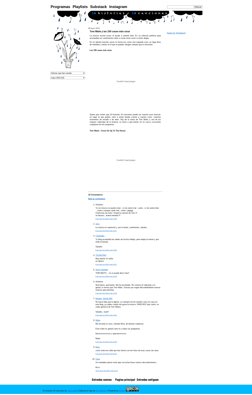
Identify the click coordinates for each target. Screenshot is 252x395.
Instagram (118, 7)
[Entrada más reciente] (103, 381)
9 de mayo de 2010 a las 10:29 (106, 293)
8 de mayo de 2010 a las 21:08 (106, 276)
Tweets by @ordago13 (176, 33)
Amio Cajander (102, 270)
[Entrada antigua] (148, 381)
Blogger (122, 391)
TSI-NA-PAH (101, 255)
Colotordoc (100, 236)
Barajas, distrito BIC (104, 298)
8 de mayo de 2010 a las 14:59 (106, 219)
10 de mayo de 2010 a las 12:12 (107, 371)
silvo (97, 224)
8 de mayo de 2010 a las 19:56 (106, 250)
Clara (98, 359)
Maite (98, 320)
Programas (60, 7)
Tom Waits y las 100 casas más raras (110, 31)
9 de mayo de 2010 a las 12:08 (106, 342)
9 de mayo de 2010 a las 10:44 (106, 315)
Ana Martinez (101, 391)
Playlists (80, 7)
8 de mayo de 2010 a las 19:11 (106, 231)
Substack (98, 7)
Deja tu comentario (96, 199)
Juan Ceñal (72, 391)
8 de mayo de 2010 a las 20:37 (106, 264)
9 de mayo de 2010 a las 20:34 (106, 354)
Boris (98, 347)
